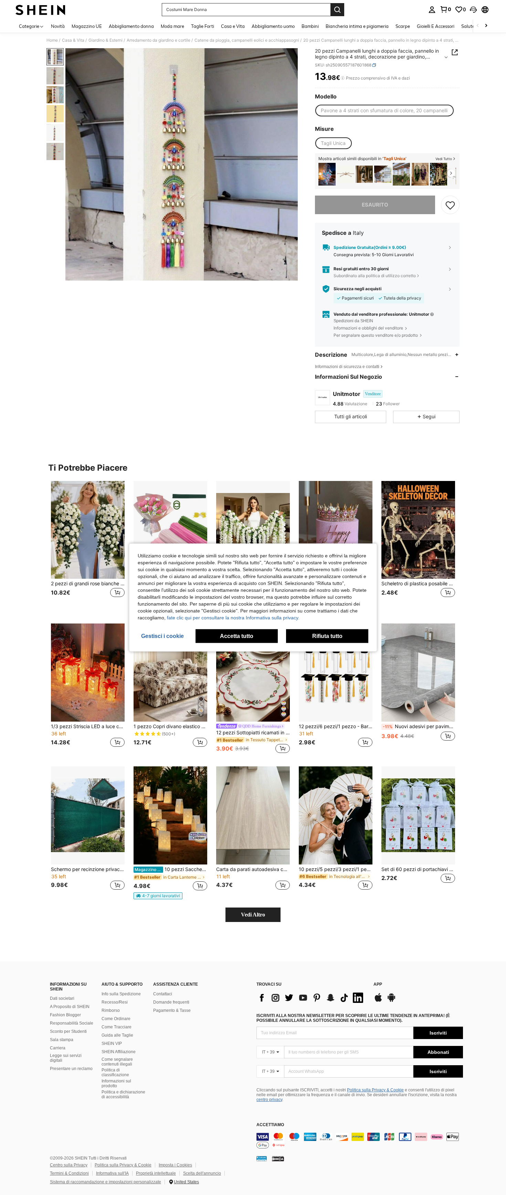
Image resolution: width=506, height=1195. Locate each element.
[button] (473, 10)
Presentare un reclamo (71, 1068)
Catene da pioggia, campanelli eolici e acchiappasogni (246, 40)
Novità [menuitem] (58, 26)
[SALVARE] (450, 205)
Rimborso (111, 1010)
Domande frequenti (171, 1002)
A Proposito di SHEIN (69, 1006)
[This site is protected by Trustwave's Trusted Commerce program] (261, 1158)
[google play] (391, 1000)
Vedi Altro (253, 915)
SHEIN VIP (112, 1043)
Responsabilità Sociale (71, 1023)
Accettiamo (270, 1125)
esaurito (375, 204)
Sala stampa (61, 1039)
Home (52, 40)
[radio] (384, 110)
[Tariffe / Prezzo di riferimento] (343, 78)
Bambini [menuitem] (310, 26)
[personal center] (432, 10)
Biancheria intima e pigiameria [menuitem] (357, 26)
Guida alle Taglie (117, 1035)
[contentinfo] (359, 1141)
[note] (158, 895)
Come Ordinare (116, 1018)
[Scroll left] (477, 26)
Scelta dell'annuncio (202, 1173)
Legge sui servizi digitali (66, 1058)
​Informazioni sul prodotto (116, 1083)
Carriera (57, 1048)
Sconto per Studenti (68, 1031)
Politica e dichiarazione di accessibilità (123, 1094)
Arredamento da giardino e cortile (158, 40)
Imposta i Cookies (175, 1165)
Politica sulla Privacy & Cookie (375, 1090)
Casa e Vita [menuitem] (233, 26)
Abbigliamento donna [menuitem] (131, 26)
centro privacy (269, 1099)
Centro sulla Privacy (68, 1165)
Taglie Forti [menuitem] (202, 26)
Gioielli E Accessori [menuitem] (435, 26)
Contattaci (162, 994)
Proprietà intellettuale (156, 1173)
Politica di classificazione (115, 1072)
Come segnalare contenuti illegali (117, 1062)
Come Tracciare (116, 1027)
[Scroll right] (486, 26)
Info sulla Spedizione (121, 994)
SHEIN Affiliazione (119, 1051)
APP (377, 984)
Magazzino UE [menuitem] (87, 26)
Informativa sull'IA (112, 1173)
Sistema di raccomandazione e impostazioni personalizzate (105, 1182)
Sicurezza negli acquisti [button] (357, 288)
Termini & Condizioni (69, 1173)
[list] (311, 998)
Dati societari (62, 998)
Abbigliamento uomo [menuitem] (273, 26)
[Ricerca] (337, 9)
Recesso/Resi (115, 1002)
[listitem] (327, 174)
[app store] (378, 1000)
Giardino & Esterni (105, 40)
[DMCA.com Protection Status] (278, 1158)
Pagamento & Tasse (172, 1010)
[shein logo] (40, 9)
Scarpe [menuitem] (403, 26)
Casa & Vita (73, 40)
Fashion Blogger (65, 1015)
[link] (445, 9)
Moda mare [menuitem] (172, 26)
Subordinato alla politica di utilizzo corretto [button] (375, 275)
